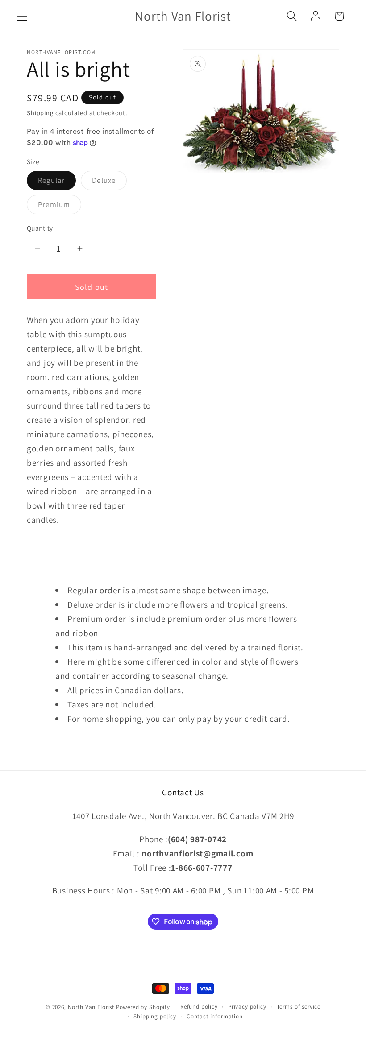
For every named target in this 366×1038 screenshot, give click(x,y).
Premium (59, 206)
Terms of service (298, 1006)
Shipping (40, 112)
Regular (57, 182)
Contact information (215, 1016)
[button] (22, 16)
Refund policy (199, 1006)
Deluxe (109, 182)
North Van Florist (91, 1007)
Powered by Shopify (143, 1007)
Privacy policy (247, 1006)
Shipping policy (154, 1016)
